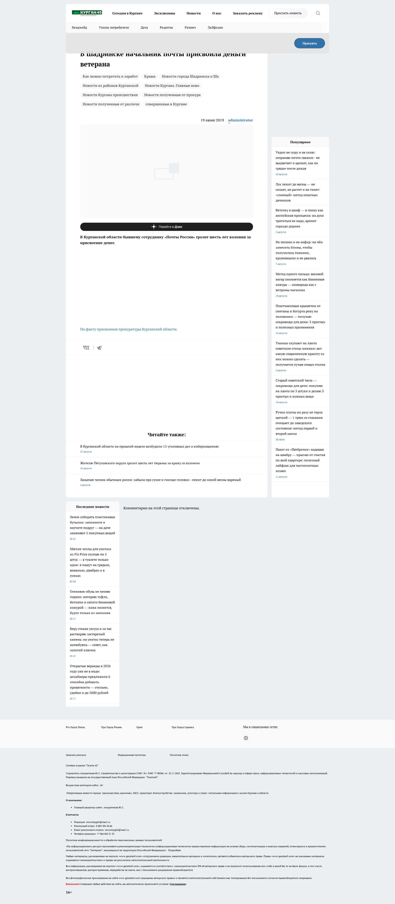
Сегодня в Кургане (127, 13)
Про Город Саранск (183, 727)
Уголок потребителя (114, 27)
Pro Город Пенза (75, 727)
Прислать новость (288, 13)
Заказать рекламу (248, 13)
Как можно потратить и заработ (110, 76)
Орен (139, 727)
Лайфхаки (215, 27)
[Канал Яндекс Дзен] (166, 227)
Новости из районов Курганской (110, 85)
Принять (309, 43)
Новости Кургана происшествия (110, 94)
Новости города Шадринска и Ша (190, 76)
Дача (144, 27)
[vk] (86, 347)
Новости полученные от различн (111, 104)
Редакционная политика (132, 754)
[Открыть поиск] (318, 13)
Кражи (150, 76)
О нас (216, 13)
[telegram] (100, 347)
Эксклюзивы (164, 13)
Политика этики (179, 754)
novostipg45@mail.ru (98, 822)
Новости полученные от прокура (172, 94)
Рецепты (166, 27)
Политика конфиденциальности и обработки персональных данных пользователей (114, 840)
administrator (240, 120)
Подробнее (174, 850)
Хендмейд (79, 27)
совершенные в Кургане (166, 104)
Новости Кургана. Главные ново (172, 85)
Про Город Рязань (111, 727)
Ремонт (190, 27)
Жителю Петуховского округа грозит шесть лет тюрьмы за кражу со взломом (140, 465)
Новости (194, 13)
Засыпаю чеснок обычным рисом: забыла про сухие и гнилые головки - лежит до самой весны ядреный (160, 482)
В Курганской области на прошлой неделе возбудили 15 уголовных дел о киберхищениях (149, 448)
